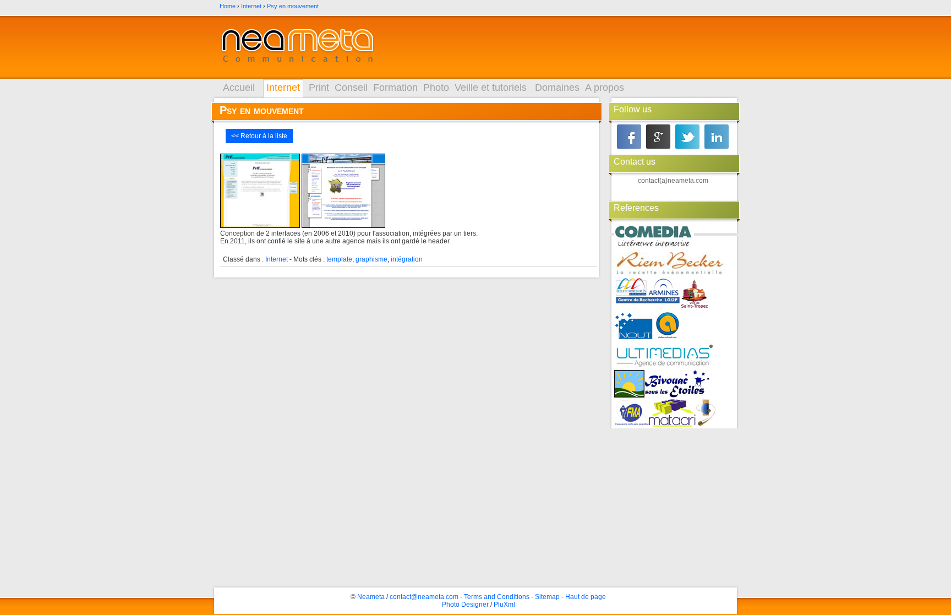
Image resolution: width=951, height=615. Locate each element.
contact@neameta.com (424, 597)
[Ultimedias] (664, 355)
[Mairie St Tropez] (694, 294)
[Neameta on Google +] (658, 136)
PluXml (504, 604)
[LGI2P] (647, 291)
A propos (604, 87)
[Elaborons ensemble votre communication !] (298, 47)
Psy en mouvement (293, 6)
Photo (436, 87)
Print (319, 87)
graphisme (371, 259)
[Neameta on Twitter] (687, 136)
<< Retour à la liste (259, 136)
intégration (407, 259)
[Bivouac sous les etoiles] (676, 384)
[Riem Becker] (669, 264)
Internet (251, 6)
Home (228, 6)
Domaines (557, 87)
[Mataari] (672, 413)
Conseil (351, 87)
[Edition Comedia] (654, 237)
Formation (395, 87)
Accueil (239, 87)
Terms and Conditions (496, 597)
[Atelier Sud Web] (667, 326)
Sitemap (547, 597)
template (339, 259)
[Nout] (634, 326)
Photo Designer (465, 604)
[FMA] (631, 413)
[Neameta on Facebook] (629, 136)
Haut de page (585, 597)
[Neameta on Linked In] (716, 136)
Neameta (371, 597)
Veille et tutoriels (491, 87)
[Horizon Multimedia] (629, 384)
